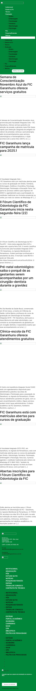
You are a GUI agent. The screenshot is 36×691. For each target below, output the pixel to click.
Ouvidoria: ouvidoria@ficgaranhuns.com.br (11, 553)
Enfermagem (13, 19)
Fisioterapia (13, 21)
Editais (9, 583)
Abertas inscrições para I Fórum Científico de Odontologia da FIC (17, 474)
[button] (18, 38)
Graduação (8, 14)
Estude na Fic (9, 9)
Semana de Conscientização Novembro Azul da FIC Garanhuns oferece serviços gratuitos (16, 84)
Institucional (9, 7)
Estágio (9, 616)
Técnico (7, 12)
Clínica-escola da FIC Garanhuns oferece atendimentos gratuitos (17, 335)
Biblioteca (10, 631)
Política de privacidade (16, 633)
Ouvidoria (10, 621)
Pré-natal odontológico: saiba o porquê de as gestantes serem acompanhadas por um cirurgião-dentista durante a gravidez (17, 276)
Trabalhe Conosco (14, 585)
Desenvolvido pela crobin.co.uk (10, 688)
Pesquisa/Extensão (11, 33)
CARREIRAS (10, 623)
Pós (6, 31)
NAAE (8, 626)
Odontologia (13, 26)
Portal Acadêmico (14, 619)
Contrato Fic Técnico (15, 588)
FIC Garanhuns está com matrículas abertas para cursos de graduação (18, 415)
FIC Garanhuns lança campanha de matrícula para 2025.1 (17, 146)
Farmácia (12, 23)
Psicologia (12, 28)
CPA (7, 628)
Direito (11, 16)
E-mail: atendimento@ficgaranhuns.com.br (12, 548)
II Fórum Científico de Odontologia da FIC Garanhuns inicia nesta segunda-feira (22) (16, 207)
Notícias (7, 35)
